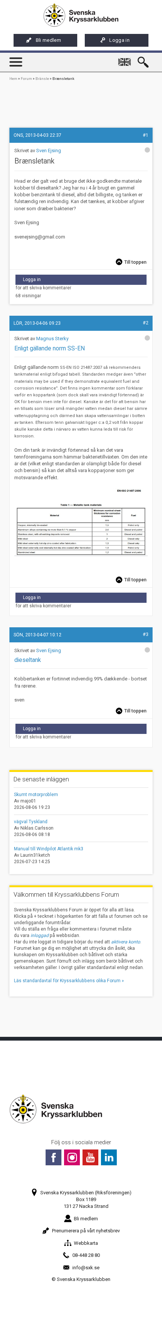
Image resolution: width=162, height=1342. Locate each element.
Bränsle (42, 78)
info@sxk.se (85, 1267)
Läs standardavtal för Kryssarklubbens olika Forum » (69, 980)
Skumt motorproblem (36, 794)
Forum (26, 78)
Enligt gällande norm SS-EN (49, 348)
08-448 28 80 (86, 1255)
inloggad (40, 935)
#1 (145, 135)
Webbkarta (86, 1243)
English (126, 58)
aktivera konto (125, 942)
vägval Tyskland (30, 821)
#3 (145, 634)
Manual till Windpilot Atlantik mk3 (48, 848)
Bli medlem (48, 40)
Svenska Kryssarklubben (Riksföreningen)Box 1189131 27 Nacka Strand (85, 1199)
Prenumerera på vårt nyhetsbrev (86, 1230)
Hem (13, 78)
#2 (145, 323)
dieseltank (27, 660)
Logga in (119, 40)
